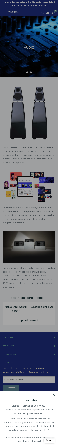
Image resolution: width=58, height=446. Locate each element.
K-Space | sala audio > (29, 320)
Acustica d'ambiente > (42, 309)
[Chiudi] (54, 395)
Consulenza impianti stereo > (16, 309)
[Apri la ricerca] (42, 12)
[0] (53, 12)
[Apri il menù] (4, 12)
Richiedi (11, 387)
